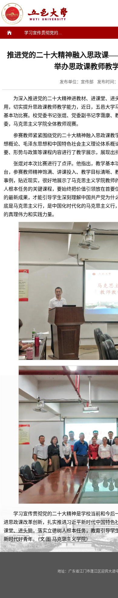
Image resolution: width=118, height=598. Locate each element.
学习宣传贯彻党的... (43, 32)
